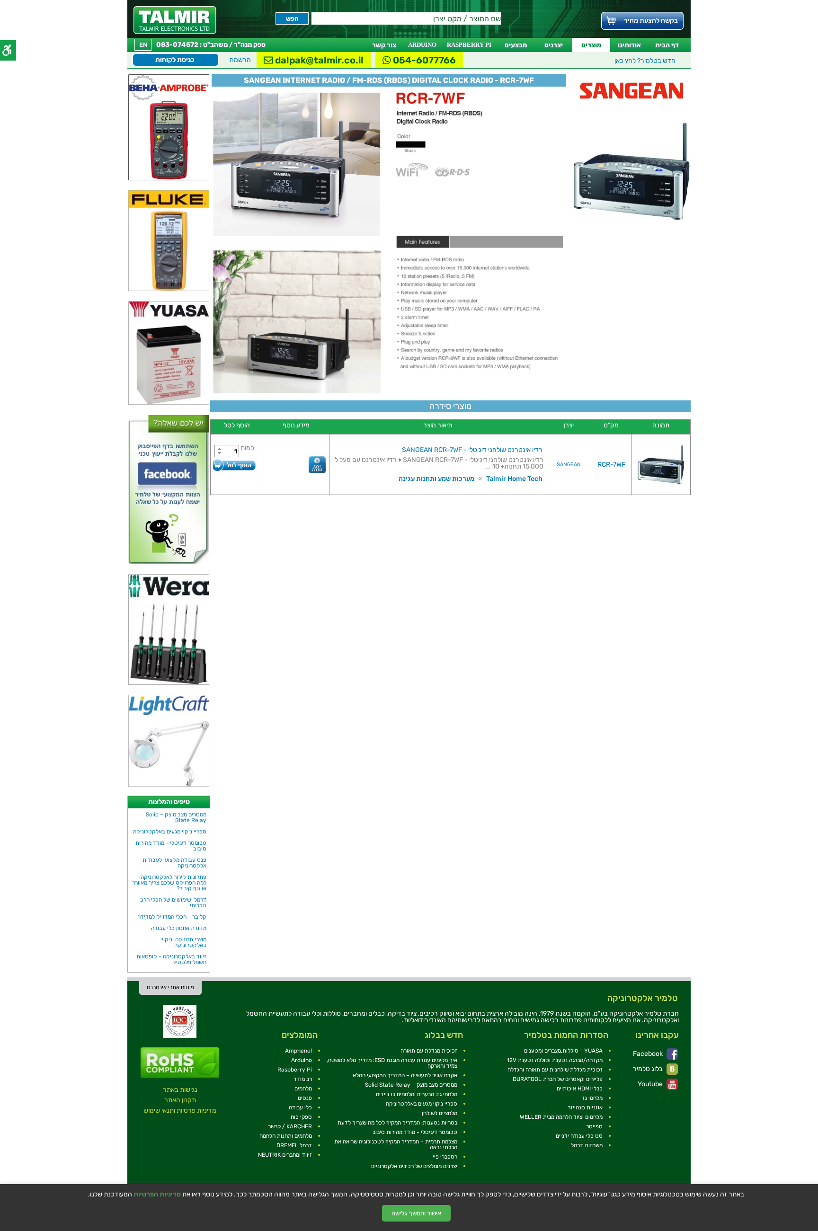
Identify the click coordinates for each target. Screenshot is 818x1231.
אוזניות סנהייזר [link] (585, 1107)
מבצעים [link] (516, 45)
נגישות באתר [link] (180, 1090)
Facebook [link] (648, 1054)
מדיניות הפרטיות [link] (157, 1194)
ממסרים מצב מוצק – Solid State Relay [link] (176, 817)
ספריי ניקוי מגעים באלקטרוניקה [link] (169, 831)
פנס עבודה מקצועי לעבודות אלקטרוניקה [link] (174, 863)
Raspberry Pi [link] (294, 1069)
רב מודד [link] (302, 1079)
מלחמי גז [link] (592, 1098)
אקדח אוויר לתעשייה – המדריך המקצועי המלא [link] (405, 1075)
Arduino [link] (301, 1060)
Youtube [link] (651, 1084)
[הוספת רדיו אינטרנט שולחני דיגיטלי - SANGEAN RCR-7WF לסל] (234, 465)
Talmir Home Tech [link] (514, 479)
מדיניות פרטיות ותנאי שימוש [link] (179, 1111)
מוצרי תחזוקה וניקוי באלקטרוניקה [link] (184, 942)
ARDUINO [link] (422, 44)
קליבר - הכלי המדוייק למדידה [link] (171, 916)
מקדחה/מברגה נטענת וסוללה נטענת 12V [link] (555, 1060)
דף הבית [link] (667, 45)
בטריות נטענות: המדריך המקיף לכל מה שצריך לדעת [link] (397, 1122)
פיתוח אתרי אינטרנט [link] (170, 987)
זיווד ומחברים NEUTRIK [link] (285, 1154)
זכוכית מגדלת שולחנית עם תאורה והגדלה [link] (555, 1069)
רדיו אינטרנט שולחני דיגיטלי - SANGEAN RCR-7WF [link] (472, 450)
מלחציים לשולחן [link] (439, 1113)
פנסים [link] (305, 1098)
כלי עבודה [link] (300, 1107)
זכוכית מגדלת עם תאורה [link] (428, 1050)
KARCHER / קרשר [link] (290, 1126)
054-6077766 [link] (423, 60)
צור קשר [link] (384, 45)
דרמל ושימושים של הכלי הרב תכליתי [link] (173, 902)
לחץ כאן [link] (645, 61)
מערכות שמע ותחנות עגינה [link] (436, 479)
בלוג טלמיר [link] (648, 1069)
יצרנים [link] (553, 45)
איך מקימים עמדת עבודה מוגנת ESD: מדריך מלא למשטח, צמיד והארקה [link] (392, 1063)
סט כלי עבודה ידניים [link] (579, 1136)
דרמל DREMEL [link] (294, 1145)
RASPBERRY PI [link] (469, 44)
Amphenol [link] (298, 1050)
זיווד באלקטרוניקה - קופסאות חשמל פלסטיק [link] (171, 959)
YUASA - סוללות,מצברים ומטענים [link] (563, 1050)
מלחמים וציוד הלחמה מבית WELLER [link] (561, 1117)
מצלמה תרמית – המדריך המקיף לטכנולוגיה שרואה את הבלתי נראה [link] (395, 1144)
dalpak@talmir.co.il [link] (318, 60)
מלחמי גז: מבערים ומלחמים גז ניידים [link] (416, 1094)
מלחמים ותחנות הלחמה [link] (285, 1136)
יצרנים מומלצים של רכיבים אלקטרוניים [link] (414, 1166)
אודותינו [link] (629, 45)
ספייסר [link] (594, 1126)
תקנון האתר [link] (180, 1100)
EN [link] (143, 44)
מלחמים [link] (303, 1088)
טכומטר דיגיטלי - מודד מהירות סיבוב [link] (170, 846)
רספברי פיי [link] (445, 1156)
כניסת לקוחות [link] (175, 60)
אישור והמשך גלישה (416, 1213)
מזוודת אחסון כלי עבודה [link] (178, 928)
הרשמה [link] (240, 60)
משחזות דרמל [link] (587, 1145)
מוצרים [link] (591, 45)
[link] (175, 20)
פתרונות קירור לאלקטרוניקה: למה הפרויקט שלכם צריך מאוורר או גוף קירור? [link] (169, 883)
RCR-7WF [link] (611, 465)
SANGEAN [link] (569, 464)
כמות (247, 448)
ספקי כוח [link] (301, 1117)
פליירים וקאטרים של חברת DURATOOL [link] (558, 1079)
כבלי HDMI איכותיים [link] (580, 1088)
